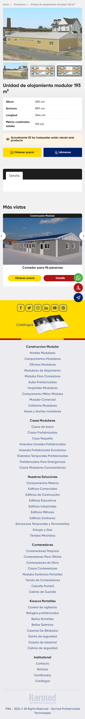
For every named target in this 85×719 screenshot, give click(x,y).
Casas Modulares (42, 420)
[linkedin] (46, 308)
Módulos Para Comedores (42, 376)
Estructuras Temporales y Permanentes (42, 524)
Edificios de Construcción (43, 495)
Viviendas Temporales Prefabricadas (42, 456)
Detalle (60, 278)
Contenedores (42, 545)
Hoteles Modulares (42, 353)
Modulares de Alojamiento (42, 370)
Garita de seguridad (42, 636)
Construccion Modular (42, 215)
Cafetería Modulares (42, 405)
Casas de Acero (42, 427)
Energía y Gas (42, 530)
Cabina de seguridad (43, 648)
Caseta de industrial (42, 642)
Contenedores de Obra (42, 562)
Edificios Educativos (42, 500)
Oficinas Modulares (42, 364)
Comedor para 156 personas (42, 267)
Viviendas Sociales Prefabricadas (42, 444)
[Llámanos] (78, 287)
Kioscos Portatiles (43, 601)
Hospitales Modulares (43, 388)
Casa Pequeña (42, 438)
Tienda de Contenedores (42, 580)
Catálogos (42, 681)
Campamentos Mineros (42, 483)
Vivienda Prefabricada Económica (42, 450)
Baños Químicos (42, 624)
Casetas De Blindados (42, 630)
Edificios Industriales (42, 506)
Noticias (42, 669)
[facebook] (21, 308)
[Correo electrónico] (78, 297)
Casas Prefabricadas (42, 432)
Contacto (42, 663)
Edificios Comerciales (42, 489)
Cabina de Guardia (42, 592)
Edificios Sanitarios (42, 518)
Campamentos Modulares (43, 359)
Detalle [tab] (14, 176)
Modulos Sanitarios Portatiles (42, 574)
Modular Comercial (42, 399)
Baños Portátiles (42, 619)
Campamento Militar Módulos (42, 394)
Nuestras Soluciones (42, 477)
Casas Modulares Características (42, 467)
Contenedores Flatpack (42, 551)
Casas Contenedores (42, 568)
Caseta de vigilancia (42, 607)
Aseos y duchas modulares (42, 411)
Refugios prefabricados (42, 613)
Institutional (42, 657)
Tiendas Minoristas (42, 535)
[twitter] (29, 308)
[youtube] (55, 308)
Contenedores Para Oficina (42, 557)
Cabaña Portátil (42, 586)
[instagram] (38, 308)
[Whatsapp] (78, 277)
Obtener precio (25, 278)
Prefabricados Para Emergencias (42, 462)
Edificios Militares (42, 512)
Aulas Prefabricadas (42, 382)
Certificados (42, 675)
